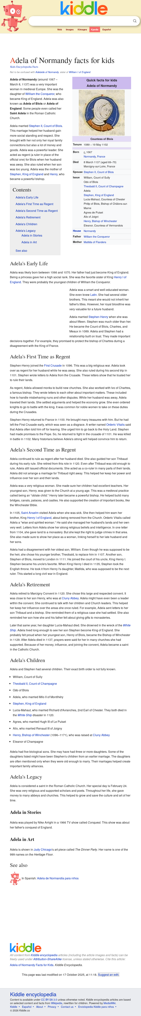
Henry (53, 174)
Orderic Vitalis (115, 424)
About (39, 1006)
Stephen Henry (98, 317)
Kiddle (13, 1006)
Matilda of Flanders (95, 242)
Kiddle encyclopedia (44, 955)
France (101, 156)
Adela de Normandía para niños (58, 878)
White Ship (25, 715)
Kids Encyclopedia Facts (24, 66)
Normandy (90, 156)
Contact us (67, 1006)
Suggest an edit (108, 974)
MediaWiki (109, 1003)
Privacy (52, 1006)
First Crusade (53, 365)
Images (70, 29)
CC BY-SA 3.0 (49, 999)
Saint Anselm (30, 513)
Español (106, 29)
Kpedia (94, 29)
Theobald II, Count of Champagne (103, 186)
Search (134, 21)
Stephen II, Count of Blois (99, 172)
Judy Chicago (43, 849)
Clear (127, 21)
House (77, 231)
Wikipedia (56, 1003)
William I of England (79, 72)
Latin (93, 295)
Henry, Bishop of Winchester (100, 221)
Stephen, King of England (99, 195)
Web (59, 29)
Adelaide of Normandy (47, 72)
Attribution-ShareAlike (47, 959)
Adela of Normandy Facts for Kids (31, 965)
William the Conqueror (97, 236)
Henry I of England (39, 518)
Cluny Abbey (70, 598)
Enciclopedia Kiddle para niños (96, 1006)
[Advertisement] (70, 44)
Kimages (82, 29)
